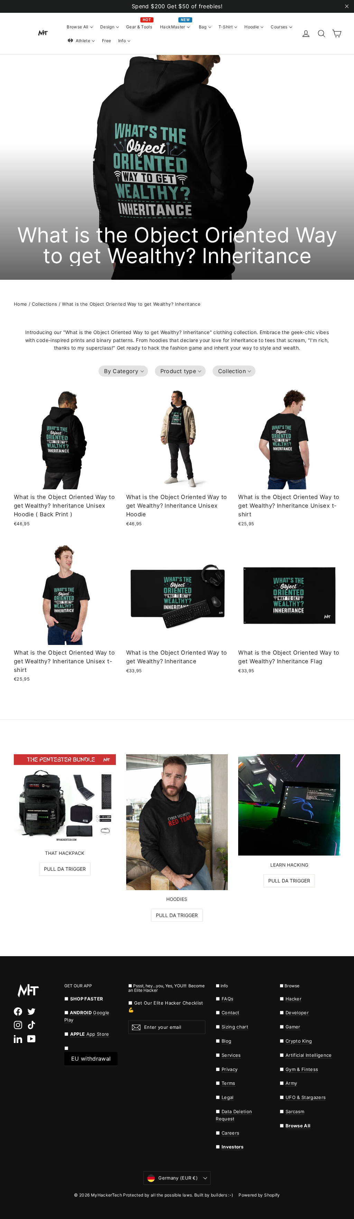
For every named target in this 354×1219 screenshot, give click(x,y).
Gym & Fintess (302, 1069)
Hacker (293, 998)
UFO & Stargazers (306, 1097)
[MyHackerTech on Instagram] (18, 1025)
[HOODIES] (177, 822)
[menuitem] (80, 27)
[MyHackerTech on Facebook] (18, 1011)
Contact (230, 1012)
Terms (228, 1083)
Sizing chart (235, 1026)
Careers (230, 1133)
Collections (44, 304)
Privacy (229, 1069)
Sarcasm (295, 1111)
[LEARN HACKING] (289, 805)
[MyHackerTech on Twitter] (31, 1011)
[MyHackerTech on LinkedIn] (18, 1038)
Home (20, 304)
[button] (123, 371)
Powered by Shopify (259, 1195)
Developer (297, 1012)
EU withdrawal (91, 1058)
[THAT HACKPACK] (65, 799)
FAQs (227, 998)
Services (231, 1055)
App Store (89, 1034)
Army (291, 1083)
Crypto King (299, 1041)
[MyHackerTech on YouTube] (31, 1038)
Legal (228, 1097)
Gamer (293, 1026)
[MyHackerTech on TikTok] (31, 1025)
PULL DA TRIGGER (65, 869)
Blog (226, 1041)
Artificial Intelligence (309, 1055)
